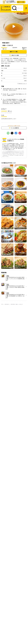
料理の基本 (7, 304)
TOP (2, 304)
